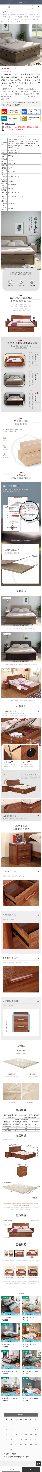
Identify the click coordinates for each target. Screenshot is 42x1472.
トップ (3, 12)
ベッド (11, 12)
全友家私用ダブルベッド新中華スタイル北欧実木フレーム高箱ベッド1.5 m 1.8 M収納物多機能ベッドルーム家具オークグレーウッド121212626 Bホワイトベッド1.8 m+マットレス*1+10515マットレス (20, 18)
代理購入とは (10, 123)
